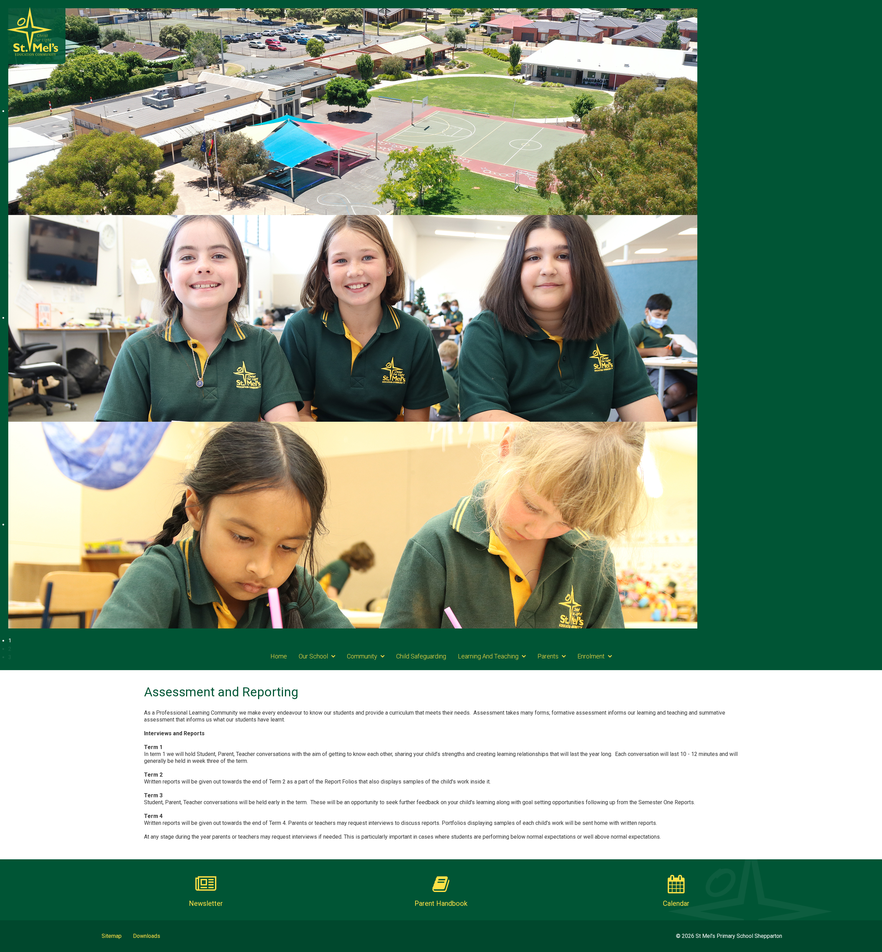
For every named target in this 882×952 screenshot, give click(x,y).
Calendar (676, 903)
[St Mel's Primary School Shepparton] (33, 31)
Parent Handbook (441, 903)
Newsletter (206, 903)
